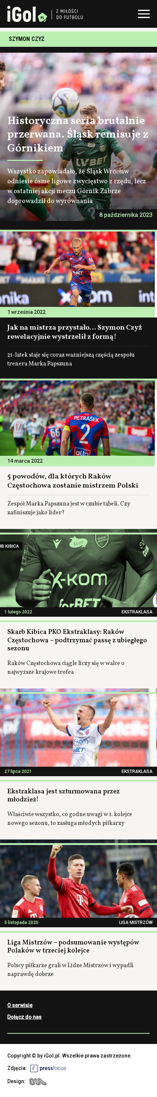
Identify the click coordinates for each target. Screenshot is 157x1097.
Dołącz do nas (24, 1017)
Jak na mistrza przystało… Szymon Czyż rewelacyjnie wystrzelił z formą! (74, 332)
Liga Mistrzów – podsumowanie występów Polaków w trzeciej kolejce (73, 947)
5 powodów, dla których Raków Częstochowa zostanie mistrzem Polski (72, 481)
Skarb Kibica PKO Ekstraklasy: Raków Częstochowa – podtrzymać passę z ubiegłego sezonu (77, 640)
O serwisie (19, 1005)
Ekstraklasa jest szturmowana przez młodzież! (63, 796)
